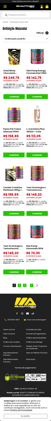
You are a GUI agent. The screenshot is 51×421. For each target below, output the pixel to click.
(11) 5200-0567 (13, 319)
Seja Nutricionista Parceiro (10, 360)
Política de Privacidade (21, 410)
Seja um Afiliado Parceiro (37, 352)
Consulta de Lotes (33, 329)
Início (5, 21)
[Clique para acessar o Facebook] (17, 314)
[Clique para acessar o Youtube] (27, 314)
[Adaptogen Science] (25, 307)
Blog (5, 338)
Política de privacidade (36, 338)
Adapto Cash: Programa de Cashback (36, 347)
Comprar (14, 96)
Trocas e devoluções (12, 346)
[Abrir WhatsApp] (44, 414)
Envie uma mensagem (36, 319)
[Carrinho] (47, 7)
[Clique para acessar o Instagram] (22, 314)
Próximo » (37, 285)
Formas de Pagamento (36, 333)
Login (42, 6)
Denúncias (30, 359)
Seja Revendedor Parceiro (10, 353)
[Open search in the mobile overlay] (25, 14)
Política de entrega (34, 342)
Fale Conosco (9, 333)
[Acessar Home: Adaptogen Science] (25, 6)
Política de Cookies (11, 342)
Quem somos (9, 329)
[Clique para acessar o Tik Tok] (33, 314)
